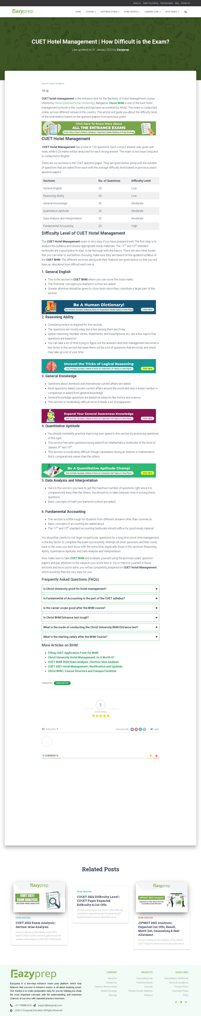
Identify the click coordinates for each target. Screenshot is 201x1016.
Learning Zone (151, 12)
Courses (90, 12)
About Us (137, 3)
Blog (177, 3)
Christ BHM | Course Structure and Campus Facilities (82, 671)
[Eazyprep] (23, 11)
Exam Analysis (57, 83)
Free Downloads (166, 3)
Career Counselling (150, 3)
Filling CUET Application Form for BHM (73, 652)
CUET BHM (77, 558)
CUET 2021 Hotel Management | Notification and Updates (85, 666)
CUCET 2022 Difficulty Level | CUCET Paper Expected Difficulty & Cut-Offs (98, 900)
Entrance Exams (109, 12)
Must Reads (171, 12)
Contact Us (185, 3)
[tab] (100, 589)
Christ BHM (116, 103)
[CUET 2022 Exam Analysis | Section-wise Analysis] (39, 896)
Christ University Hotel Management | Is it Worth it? (81, 657)
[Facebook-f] (176, 1002)
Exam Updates (131, 12)
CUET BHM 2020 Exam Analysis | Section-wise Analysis (83, 662)
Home (78, 12)
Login (156, 729)
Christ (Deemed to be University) (75, 103)
